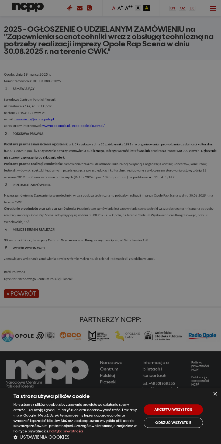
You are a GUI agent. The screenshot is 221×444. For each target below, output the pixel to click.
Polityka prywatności (66, 431)
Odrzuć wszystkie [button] (173, 422)
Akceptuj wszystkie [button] (173, 409)
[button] (75, 437)
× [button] (215, 394)
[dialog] (110, 416)
